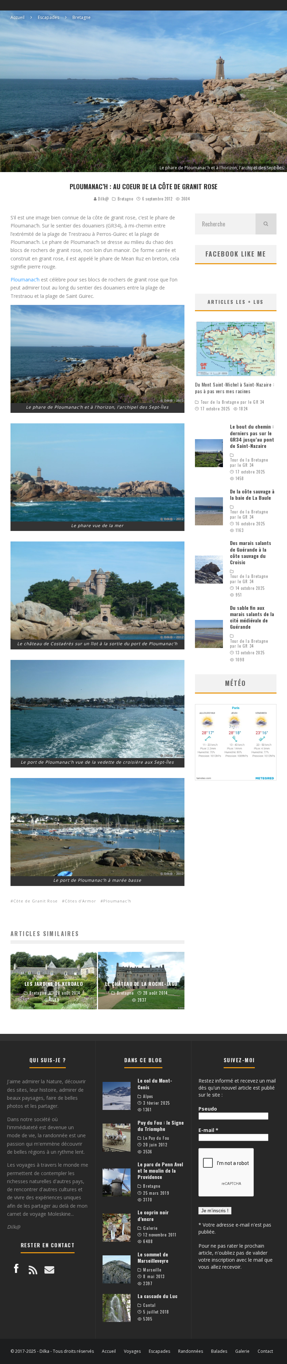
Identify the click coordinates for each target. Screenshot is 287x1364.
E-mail (208, 1130)
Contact (265, 1351)
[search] (265, 223)
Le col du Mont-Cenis (155, 1083)
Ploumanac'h (117, 900)
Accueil (109, 1351)
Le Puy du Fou (156, 1137)
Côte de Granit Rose (35, 900)
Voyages (132, 1351)
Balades (219, 1351)
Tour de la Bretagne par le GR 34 (232, 402)
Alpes (148, 1096)
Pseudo (207, 1108)
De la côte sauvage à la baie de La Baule (252, 494)
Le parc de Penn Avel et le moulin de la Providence (160, 1170)
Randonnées (190, 1351)
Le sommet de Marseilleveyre (153, 1257)
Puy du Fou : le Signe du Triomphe (161, 1125)
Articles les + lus (236, 301)
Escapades (159, 1351)
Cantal (149, 1305)
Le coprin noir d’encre (153, 1215)
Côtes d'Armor (80, 900)
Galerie (150, 1228)
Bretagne (125, 198)
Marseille (152, 1269)
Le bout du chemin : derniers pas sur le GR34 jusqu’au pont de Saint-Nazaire (252, 436)
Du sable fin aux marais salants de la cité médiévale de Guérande (252, 617)
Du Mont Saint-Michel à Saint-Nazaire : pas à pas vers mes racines (234, 387)
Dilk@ (102, 199)
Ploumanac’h (25, 279)
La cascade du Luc (157, 1296)
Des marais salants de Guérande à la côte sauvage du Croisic (250, 552)
